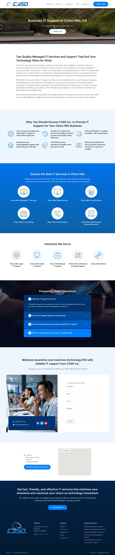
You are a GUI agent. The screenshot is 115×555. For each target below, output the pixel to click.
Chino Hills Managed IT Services (23, 200)
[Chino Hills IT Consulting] (24, 213)
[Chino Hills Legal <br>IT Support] (16, 255)
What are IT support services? (44, 299)
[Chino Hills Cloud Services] (91, 192)
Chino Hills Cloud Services (91, 200)
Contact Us (85, 4)
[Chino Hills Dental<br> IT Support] (37, 255)
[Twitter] (42, 423)
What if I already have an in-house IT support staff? (52, 333)
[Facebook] (38, 423)
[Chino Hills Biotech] (98, 255)
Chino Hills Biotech (98, 264)
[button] (57, 299)
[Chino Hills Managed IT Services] (24, 192)
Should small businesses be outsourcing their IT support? (54, 324)
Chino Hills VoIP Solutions (57, 222)
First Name (69, 386)
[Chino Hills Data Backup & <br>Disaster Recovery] (91, 213)
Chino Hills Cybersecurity (58, 200)
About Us (50, 4)
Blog (77, 4)
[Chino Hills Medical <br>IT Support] (57, 255)
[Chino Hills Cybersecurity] (57, 192)
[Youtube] (46, 423)
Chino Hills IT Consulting (23, 222)
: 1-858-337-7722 (43, 534)
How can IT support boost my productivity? (49, 315)
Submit (70, 421)
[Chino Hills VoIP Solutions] (57, 213)
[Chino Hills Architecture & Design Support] (78, 255)
